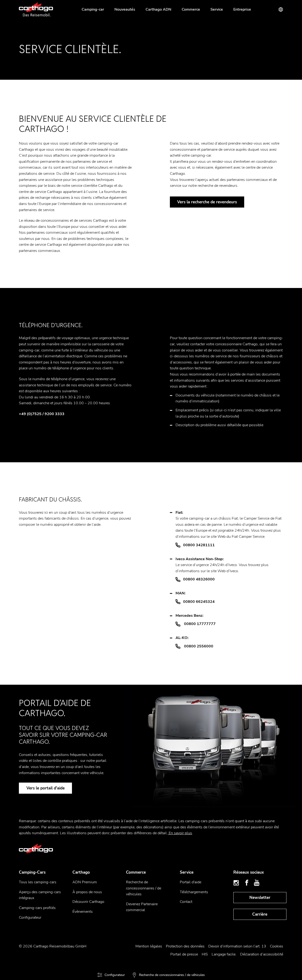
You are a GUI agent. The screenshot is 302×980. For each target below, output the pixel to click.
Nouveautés (124, 9)
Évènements (82, 911)
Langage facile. (224, 954)
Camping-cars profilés (37, 907)
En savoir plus (180, 833)
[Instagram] (236, 882)
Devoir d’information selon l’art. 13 (237, 946)
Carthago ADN (158, 9)
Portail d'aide (190, 882)
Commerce (191, 9)
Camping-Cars (32, 872)
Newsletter (259, 897)
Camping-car (93, 9)
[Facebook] (246, 882)
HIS (205, 954)
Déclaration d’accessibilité (261, 954)
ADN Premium (84, 882)
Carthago (81, 872)
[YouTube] (256, 882)
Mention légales (148, 946)
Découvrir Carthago (88, 901)
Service (216, 9)
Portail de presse (184, 954)
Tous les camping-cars (37, 882)
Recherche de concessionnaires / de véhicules (143, 888)
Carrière (259, 914)
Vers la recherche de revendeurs (207, 202)
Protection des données (185, 946)
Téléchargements (194, 892)
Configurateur (30, 917)
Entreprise (242, 9)
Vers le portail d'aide (45, 788)
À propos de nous (87, 892)
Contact (186, 901)
